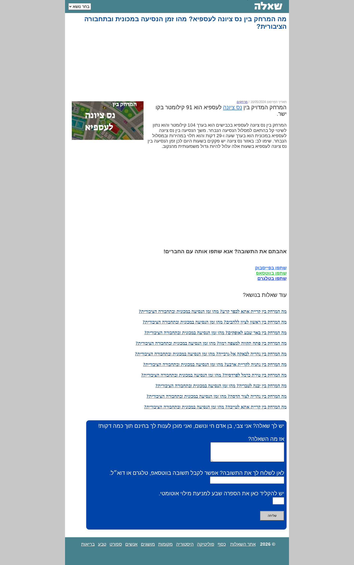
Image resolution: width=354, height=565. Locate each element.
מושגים (148, 544)
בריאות (88, 544)
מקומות (165, 544)
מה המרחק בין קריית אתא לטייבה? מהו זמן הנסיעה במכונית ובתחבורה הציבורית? (215, 406)
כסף (222, 544)
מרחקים (242, 102)
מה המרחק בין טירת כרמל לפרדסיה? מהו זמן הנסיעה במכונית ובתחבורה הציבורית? (214, 375)
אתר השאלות (243, 544)
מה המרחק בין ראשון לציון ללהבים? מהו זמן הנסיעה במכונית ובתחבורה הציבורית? (215, 322)
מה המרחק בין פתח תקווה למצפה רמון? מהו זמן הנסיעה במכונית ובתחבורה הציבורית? (211, 343)
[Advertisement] (178, 65)
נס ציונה (232, 107)
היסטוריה (185, 544)
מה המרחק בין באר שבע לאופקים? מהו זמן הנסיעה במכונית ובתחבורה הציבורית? (215, 332)
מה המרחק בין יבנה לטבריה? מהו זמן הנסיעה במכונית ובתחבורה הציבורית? (221, 385)
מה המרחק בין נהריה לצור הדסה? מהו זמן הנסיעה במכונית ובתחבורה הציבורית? (216, 396)
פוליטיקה (205, 544)
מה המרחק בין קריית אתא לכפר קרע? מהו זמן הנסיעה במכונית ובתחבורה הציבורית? (213, 311)
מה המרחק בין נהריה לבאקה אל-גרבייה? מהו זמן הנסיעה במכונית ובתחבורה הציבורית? (211, 353)
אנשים (131, 544)
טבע (102, 544)
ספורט (116, 544)
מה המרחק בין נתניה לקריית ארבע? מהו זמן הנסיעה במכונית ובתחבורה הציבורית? (215, 364)
